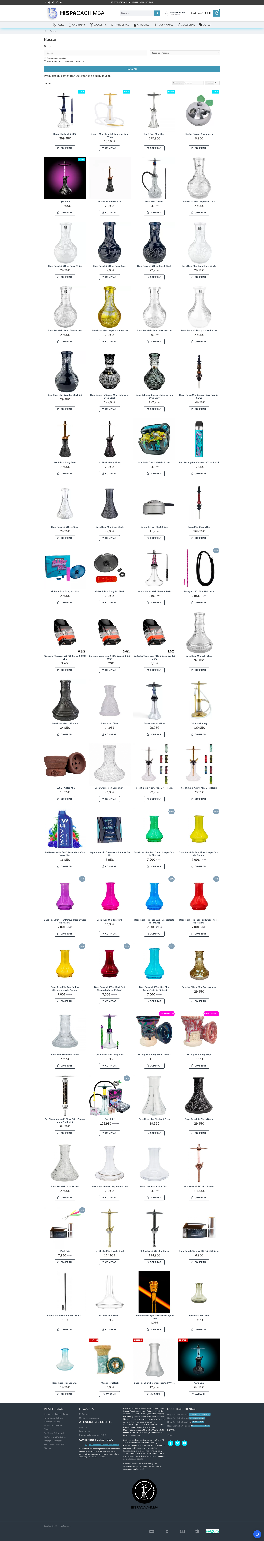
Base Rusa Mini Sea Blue (65, 1383)
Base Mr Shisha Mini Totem (65, 1054)
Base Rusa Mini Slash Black (199, 1119)
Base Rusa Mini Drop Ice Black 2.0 (64, 395)
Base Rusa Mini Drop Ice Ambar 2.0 (110, 330)
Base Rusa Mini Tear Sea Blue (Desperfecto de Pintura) (154, 989)
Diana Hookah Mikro (154, 723)
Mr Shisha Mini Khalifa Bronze (199, 1186)
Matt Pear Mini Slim (154, 134)
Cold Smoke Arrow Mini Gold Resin (199, 788)
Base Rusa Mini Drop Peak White (65, 266)
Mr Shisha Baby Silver (110, 462)
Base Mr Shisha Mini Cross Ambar (199, 987)
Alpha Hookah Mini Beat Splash (154, 591)
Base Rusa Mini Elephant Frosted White (154, 1383)
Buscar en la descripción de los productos (66, 61)
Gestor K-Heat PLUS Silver (154, 527)
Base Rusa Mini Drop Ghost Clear (65, 330)
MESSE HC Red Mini (65, 788)
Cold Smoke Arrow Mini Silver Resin (154, 788)
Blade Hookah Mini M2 (64, 134)
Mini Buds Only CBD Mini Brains (154, 462)
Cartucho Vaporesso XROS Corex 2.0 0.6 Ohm (109, 657)
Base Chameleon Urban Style (110, 788)
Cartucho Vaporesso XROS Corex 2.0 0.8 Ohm (65, 657)
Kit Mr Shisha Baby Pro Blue (65, 591)
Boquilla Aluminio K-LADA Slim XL (65, 1315)
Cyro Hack (65, 201)
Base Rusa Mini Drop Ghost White (199, 266)
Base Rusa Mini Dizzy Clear (65, 527)
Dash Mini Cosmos (154, 201)
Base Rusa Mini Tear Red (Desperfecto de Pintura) (199, 921)
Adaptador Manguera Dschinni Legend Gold (154, 1317)
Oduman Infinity (199, 723)
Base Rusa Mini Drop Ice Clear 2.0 (154, 330)
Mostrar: (210, 83)
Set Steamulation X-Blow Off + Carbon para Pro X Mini (65, 1121)
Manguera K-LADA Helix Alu (199, 591)
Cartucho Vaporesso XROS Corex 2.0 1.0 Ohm (154, 657)
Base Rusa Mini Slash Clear (65, 1186)
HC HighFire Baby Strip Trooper (154, 1054)
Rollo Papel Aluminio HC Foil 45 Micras (199, 1251)
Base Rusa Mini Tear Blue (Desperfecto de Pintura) (154, 921)
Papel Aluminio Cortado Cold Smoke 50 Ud (110, 854)
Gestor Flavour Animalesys (199, 134)
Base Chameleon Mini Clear (154, 1186)
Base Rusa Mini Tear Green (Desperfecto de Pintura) (154, 854)
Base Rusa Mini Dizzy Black (110, 527)
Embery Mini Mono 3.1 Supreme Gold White (110, 135)
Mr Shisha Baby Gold (65, 462)
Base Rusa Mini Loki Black (65, 723)
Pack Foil (65, 1251)
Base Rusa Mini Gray (199, 1315)
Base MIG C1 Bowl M (109, 1315)
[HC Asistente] (257, 1534)
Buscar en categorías (56, 58)
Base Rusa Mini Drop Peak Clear (199, 201)
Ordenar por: (177, 83)
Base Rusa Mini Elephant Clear (154, 1119)
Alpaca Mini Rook (110, 1383)
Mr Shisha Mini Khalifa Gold (110, 1251)
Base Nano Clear (109, 723)
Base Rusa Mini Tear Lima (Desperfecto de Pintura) (199, 854)
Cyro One (199, 1383)
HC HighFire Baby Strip (199, 1054)
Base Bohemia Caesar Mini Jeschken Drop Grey (154, 396)
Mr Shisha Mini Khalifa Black (154, 1251)
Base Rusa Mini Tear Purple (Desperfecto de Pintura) (65, 921)
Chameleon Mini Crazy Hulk (110, 1054)
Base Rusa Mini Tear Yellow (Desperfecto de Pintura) (65, 989)
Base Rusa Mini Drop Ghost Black (154, 266)
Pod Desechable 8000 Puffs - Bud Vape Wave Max (65, 854)
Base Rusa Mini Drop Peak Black (109, 266)
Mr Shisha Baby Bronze (109, 201)
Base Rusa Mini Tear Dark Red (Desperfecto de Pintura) (109, 989)
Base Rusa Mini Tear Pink (109, 920)
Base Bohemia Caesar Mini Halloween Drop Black (109, 396)
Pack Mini (110, 1119)
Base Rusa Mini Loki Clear (199, 656)
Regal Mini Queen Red (199, 527)
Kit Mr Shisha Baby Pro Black (109, 591)
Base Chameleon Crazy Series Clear (109, 1186)
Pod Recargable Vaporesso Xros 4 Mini (199, 462)
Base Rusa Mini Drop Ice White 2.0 (199, 330)
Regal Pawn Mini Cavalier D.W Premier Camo (199, 396)
